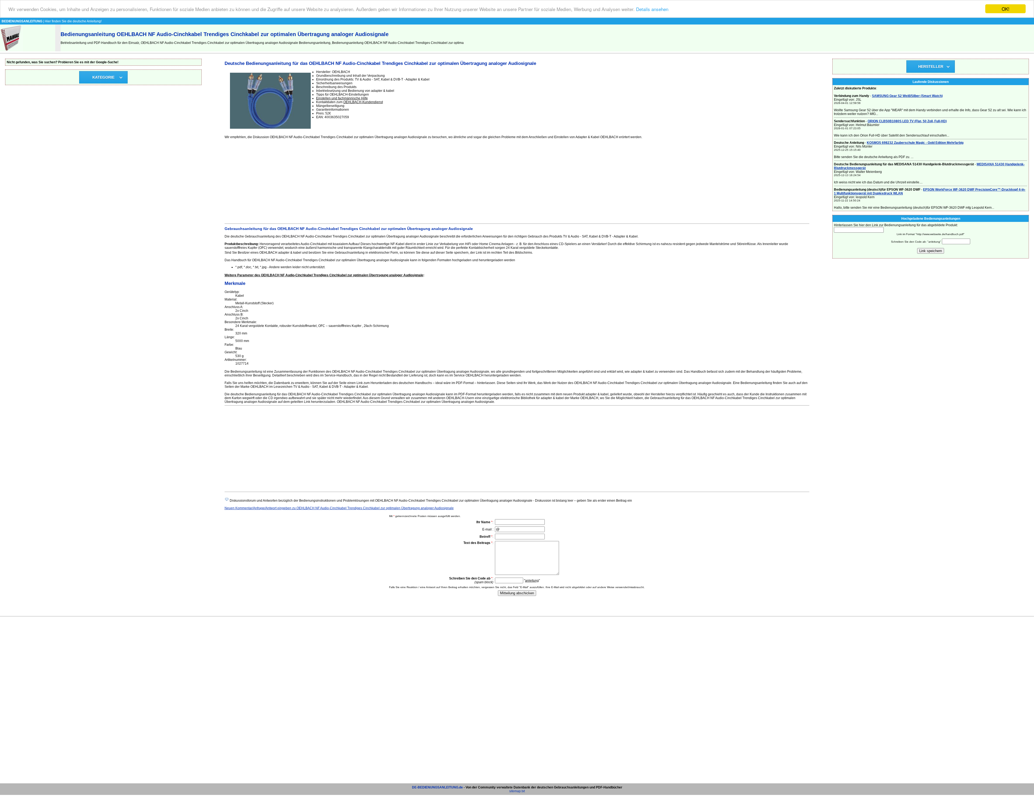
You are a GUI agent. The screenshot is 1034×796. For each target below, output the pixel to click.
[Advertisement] (386, 180)
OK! (1005, 8)
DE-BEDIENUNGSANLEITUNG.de (437, 787)
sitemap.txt (517, 791)
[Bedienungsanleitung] (11, 50)
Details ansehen (652, 9)
